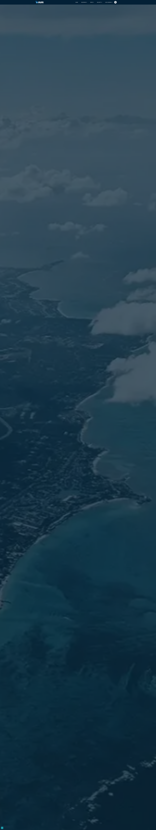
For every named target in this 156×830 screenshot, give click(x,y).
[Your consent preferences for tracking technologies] (2, 828)
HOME (76, 2)
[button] (115, 2)
